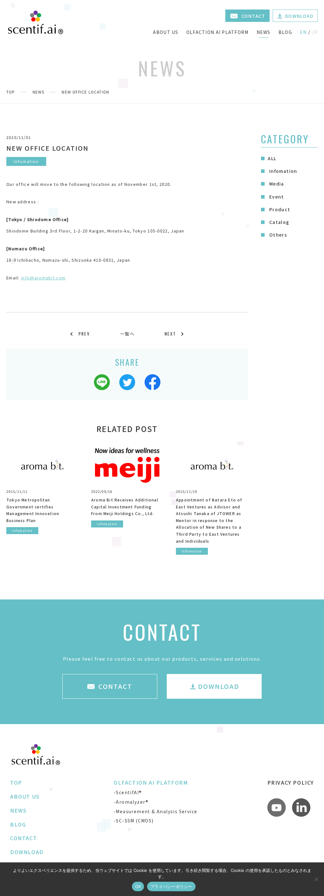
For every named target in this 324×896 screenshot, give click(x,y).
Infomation (282, 171)
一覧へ (127, 333)
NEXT (170, 333)
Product (279, 209)
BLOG (285, 32)
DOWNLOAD (27, 852)
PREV (84, 333)
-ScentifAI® (128, 792)
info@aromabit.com (43, 278)
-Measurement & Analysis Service (155, 811)
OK (138, 886)
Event (276, 196)
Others (277, 235)
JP (315, 32)
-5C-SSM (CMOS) (134, 820)
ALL (272, 158)
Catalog (278, 222)
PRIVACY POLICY (290, 782)
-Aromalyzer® (131, 802)
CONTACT (23, 838)
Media (276, 183)
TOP (10, 92)
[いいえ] (316, 879)
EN (303, 32)
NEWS (264, 32)
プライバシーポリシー (171, 886)
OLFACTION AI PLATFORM (217, 32)
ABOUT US (165, 32)
